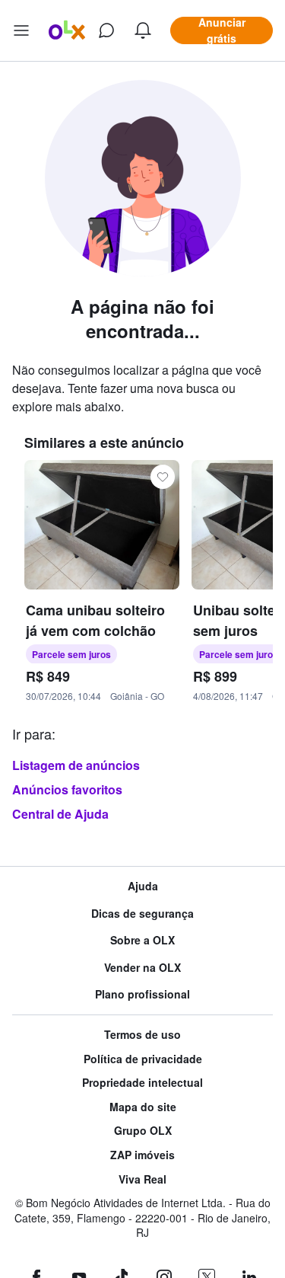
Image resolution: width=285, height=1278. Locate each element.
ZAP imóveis (142, 1155)
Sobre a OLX (142, 940)
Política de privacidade (143, 1059)
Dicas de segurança (142, 913)
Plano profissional (142, 994)
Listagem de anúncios (76, 765)
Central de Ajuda (60, 814)
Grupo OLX (143, 1130)
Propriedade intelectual (142, 1082)
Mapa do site (142, 1107)
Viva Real (142, 1179)
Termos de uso (142, 1034)
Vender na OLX (142, 967)
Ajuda (143, 886)
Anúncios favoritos (67, 789)
